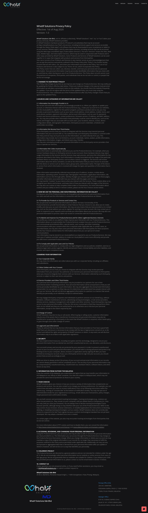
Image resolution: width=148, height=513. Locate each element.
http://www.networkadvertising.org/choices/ (54, 427)
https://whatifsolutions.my (47, 45)
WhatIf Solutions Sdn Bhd (41, 501)
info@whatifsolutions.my (47, 468)
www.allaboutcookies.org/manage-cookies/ (88, 427)
